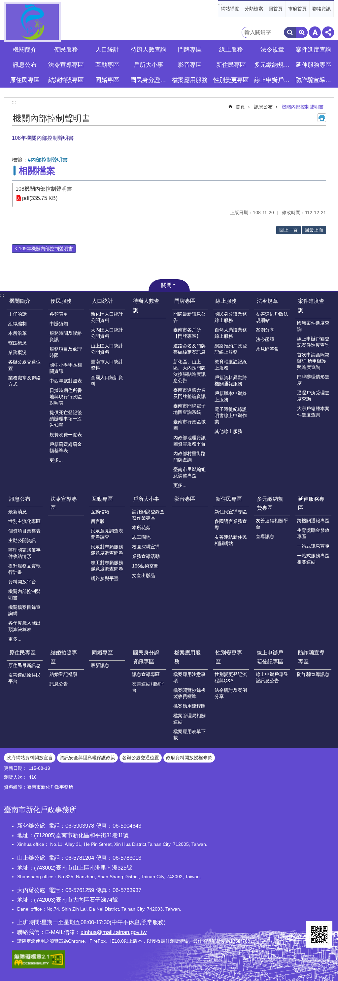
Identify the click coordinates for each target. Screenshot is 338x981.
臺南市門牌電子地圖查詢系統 (189, 409)
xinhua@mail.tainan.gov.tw (114, 932)
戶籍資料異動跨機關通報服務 (231, 380)
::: (220, 3)
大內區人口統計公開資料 (107, 333)
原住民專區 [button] (25, 80)
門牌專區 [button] (190, 49)
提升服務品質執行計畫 (24, 569)
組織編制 (17, 323)
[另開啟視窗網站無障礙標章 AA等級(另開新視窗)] (38, 966)
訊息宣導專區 (146, 674)
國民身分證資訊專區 (146, 657)
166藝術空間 (145, 566)
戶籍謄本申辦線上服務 (231, 396)
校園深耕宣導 (146, 546)
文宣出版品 (143, 575)
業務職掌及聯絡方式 (24, 381)
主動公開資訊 (22, 540)
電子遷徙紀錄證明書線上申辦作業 (231, 415)
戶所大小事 (146, 499)
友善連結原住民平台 (24, 678)
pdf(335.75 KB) (39, 198)
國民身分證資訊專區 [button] (149, 80)
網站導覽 (230, 8)
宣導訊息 (265, 536)
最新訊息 (100, 665)
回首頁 (276, 8)
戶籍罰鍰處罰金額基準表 (66, 447)
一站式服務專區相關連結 (313, 559)
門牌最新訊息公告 (189, 317)
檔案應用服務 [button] (190, 80)
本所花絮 (141, 527)
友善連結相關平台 (272, 524)
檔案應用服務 (187, 657)
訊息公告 (59, 684)
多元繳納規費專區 (270, 503)
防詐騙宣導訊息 (313, 674)
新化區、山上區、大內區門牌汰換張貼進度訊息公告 (189, 371)
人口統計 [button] (107, 49)
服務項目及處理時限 (66, 352)
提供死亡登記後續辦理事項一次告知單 (66, 419)
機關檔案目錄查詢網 (24, 610)
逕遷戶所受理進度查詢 (313, 396)
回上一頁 (288, 230)
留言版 (98, 521)
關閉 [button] (166, 285)
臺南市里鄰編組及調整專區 (189, 472)
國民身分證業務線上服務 (231, 317)
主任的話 (17, 314)
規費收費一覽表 (66, 434)
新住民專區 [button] (231, 64)
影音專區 (190, 64)
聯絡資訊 (321, 8)
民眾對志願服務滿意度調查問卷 (107, 550)
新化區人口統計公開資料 (107, 317)
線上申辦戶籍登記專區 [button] (273, 80)
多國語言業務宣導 (231, 524)
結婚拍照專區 (64, 657)
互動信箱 (100, 511)
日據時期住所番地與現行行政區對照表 (66, 397)
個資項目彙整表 (24, 530)
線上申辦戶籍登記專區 (270, 657)
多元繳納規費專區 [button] (273, 64)
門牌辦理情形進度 (313, 380)
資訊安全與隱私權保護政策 (87, 757)
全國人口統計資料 (107, 380)
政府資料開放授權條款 (189, 757)
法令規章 (267, 301)
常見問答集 (267, 349)
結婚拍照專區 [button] (66, 80)
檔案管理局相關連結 (189, 719)
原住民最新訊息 (24, 665)
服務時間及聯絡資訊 (66, 336)
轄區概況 (17, 342)
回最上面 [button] (314, 230)
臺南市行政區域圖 (189, 425)
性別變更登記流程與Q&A (231, 677)
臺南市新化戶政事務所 (32, 22)
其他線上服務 (228, 431)
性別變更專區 (229, 657)
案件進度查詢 (311, 305)
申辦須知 (59, 323)
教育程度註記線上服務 (231, 365)
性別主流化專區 (24, 521)
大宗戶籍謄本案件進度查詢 (313, 411)
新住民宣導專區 (231, 511)
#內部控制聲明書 (48, 160)
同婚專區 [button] (107, 80)
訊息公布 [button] (25, 64)
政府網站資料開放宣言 (30, 757)
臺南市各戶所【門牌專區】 (187, 333)
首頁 (240, 106)
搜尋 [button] (290, 32)
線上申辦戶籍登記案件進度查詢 (313, 342)
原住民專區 (22, 652)
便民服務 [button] (66, 49)
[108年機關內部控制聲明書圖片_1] (319, 934)
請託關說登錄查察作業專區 (148, 515)
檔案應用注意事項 (189, 677)
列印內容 (322, 117)
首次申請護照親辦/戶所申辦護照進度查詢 (313, 361)
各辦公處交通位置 (24, 365)
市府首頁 (297, 8)
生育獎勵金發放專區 (313, 533)
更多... (56, 460)
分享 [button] (328, 32)
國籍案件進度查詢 (313, 326)
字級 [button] (315, 32)
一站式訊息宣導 (313, 546)
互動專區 (102, 499)
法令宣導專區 (66, 64)
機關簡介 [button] (25, 49)
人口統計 (102, 301)
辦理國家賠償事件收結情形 (24, 553)
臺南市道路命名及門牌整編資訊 (189, 393)
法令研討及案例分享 (231, 693)
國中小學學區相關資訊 (66, 368)
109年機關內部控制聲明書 (46, 248)
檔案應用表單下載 (189, 734)
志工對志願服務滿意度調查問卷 (107, 565)
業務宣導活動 (146, 556)
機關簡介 (19, 301)
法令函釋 (265, 339)
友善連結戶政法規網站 (272, 317)
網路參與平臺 (104, 578)
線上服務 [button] (231, 49)
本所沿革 (17, 333)
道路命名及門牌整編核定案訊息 (189, 349)
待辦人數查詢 (148, 49)
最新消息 (17, 511)
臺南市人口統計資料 (107, 365)
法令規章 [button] (272, 49)
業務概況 (17, 352)
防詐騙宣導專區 (311, 657)
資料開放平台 (22, 581)
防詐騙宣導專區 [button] (314, 80)
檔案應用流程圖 (189, 706)
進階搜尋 (302, 32)
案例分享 (265, 330)
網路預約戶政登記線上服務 (231, 349)
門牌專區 (184, 301)
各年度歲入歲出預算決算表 (24, 626)
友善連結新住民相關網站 (231, 540)
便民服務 (61, 301)
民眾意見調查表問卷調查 (107, 534)
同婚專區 (102, 652)
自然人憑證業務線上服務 (231, 333)
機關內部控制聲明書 (302, 106)
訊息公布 (263, 106)
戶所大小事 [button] (148, 64)
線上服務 (226, 301)
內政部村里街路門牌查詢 (189, 456)
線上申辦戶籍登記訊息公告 (272, 677)
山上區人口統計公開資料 (107, 349)
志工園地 (141, 537)
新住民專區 (229, 499)
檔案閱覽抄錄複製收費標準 (189, 693)
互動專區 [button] (107, 64)
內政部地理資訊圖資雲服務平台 (189, 441)
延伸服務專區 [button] (313, 64)
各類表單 (59, 314)
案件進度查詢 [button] (313, 49)
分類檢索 (254, 8)
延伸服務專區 (311, 503)
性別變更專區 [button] (231, 80)
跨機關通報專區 (313, 520)
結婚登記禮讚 (63, 674)
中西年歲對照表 (66, 380)
